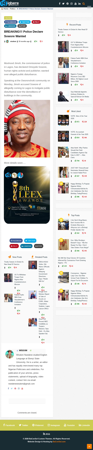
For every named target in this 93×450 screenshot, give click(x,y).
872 (77, 122)
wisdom (13, 41)
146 (77, 284)
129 (65, 266)
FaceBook (11, 22)
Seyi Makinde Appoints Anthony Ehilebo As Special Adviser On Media (80, 94)
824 (77, 137)
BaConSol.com (59, 442)
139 (85, 176)
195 (85, 251)
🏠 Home (4, 9)
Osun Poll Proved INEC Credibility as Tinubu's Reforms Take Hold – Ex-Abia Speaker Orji (44, 326)
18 (85, 161)
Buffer (22, 26)
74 (85, 284)
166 (85, 137)
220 (85, 122)
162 (77, 233)
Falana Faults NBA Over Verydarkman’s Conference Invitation (19, 299)
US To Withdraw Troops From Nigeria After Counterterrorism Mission (20, 279)
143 (85, 197)
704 (77, 161)
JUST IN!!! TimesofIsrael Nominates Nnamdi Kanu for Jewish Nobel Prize (79, 170)
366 (77, 251)
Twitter (25, 22)
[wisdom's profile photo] (7, 41)
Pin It (37, 22)
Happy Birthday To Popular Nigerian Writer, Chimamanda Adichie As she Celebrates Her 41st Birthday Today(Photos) (80, 188)
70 (85, 233)
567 (77, 176)
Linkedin (11, 26)
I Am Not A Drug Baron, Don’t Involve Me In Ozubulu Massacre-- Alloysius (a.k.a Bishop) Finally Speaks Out (79, 225)
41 (72, 266)
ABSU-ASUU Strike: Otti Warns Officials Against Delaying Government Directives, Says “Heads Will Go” (44, 271)
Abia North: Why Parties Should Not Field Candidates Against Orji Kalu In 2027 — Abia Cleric (79, 152)
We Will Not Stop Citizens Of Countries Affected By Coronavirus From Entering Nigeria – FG (72, 260)
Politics (12, 9)
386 (77, 197)
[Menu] (89, 7)
